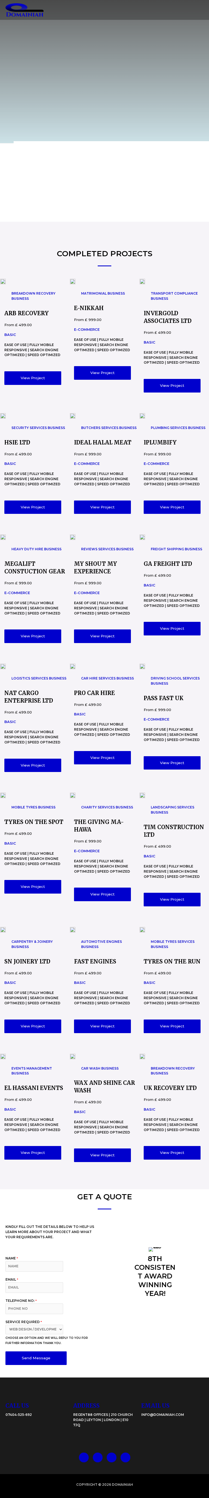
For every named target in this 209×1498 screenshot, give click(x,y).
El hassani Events (33, 1088)
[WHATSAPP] (111, 1457)
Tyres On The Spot (33, 822)
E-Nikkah (89, 308)
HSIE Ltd (17, 442)
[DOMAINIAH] (24, 10)
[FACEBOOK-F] (84, 1457)
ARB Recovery (26, 313)
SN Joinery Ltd (27, 961)
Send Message (36, 1358)
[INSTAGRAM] (98, 1457)
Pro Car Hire (94, 693)
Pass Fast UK (163, 698)
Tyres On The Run (172, 961)
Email (11, 1279)
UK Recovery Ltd (170, 1088)
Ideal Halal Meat (102, 442)
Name (11, 1258)
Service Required (23, 1322)
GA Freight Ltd (168, 563)
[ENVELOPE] (125, 1457)
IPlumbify (160, 442)
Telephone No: (21, 1301)
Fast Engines (95, 961)
